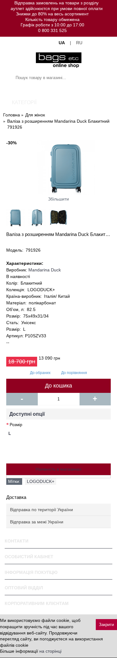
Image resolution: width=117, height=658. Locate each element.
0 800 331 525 (52, 30)
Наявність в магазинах (58, 469)
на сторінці (50, 651)
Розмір (16, 424)
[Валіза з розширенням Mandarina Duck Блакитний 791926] (58, 167)
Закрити (106, 624)
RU (79, 42)
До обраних (40, 373)
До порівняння (74, 373)
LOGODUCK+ (40, 481)
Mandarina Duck (44, 269)
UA (62, 42)
